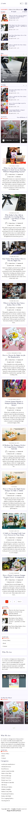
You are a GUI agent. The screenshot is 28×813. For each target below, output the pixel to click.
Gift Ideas (4, 784)
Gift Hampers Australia (7, 782)
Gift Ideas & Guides (6, 787)
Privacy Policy (6, 640)
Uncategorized (5, 800)
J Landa (3, 3)
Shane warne (8, 80)
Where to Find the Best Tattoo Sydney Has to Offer (17, 45)
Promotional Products (7, 794)
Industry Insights (6, 789)
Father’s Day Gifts (6, 773)
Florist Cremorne (6, 778)
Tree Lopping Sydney (7, 798)
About (4, 643)
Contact (5, 646)
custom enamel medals (7, 771)
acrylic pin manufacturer (8, 764)
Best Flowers (5, 769)
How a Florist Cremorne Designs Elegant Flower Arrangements (14, 576)
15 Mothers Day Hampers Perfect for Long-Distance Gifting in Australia (14, 447)
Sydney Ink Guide (6, 796)
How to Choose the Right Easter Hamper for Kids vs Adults (14, 490)
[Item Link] (4, 17)
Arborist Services (6, 766)
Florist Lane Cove (6, 780)
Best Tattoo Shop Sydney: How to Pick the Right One (17, 36)
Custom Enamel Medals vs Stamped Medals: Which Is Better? (16, 110)
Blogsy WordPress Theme (14, 810)
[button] (22, 3)
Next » (19, 601)
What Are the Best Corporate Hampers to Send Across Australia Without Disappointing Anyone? (18, 17)
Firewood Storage (6, 775)
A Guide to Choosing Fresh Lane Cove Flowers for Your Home (14, 534)
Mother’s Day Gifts (6, 791)
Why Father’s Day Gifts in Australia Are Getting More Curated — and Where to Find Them (18, 26)
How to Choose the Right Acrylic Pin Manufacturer (14, 356)
